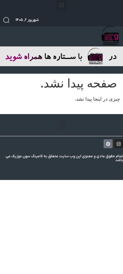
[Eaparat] (108, 143)
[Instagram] (118, 143)
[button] (62, 5)
